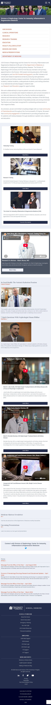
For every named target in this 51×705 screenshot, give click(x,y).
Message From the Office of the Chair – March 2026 (17, 592)
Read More (25, 155)
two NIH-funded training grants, (23, 74)
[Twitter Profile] (28, 675)
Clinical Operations (10, 33)
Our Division (7, 29)
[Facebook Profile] (23, 675)
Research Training (9, 39)
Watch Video (12, 270)
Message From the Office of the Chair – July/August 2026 (18, 565)
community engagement (12, 113)
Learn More (25, 188)
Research (6, 86)
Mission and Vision (9, 49)
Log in (26, 684)
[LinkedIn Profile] (18, 675)
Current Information (25, 222)
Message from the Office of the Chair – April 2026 (16, 584)
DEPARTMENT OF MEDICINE (11, 56)
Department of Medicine (34, 65)
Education (16, 86)
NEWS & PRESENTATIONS (11, 52)
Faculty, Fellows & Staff (11, 46)
